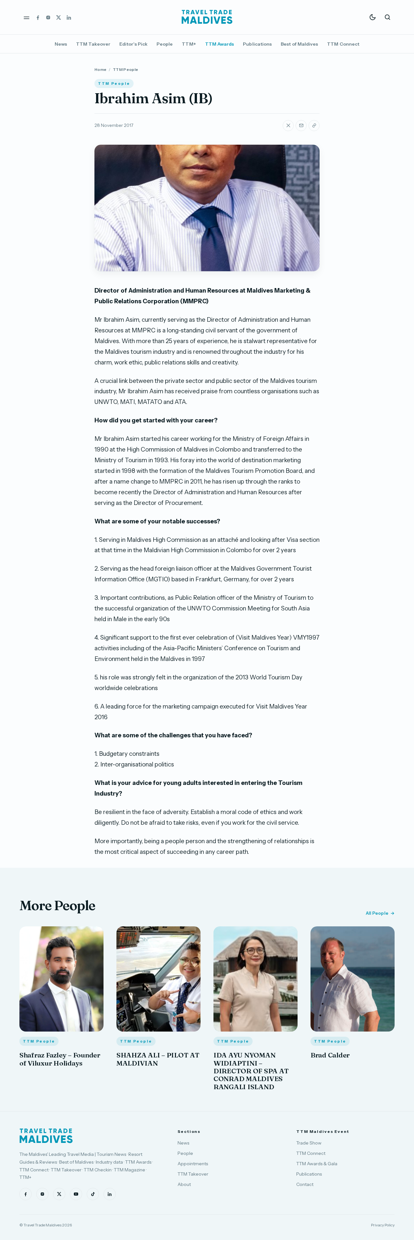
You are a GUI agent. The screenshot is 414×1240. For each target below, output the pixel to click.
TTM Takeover (93, 44)
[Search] (387, 17)
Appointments (193, 1164)
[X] (58, 17)
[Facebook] (38, 17)
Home (100, 69)
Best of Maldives (299, 44)
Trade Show (308, 1143)
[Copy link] (314, 125)
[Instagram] (48, 17)
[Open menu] (26, 17)
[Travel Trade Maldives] (46, 1135)
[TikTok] (93, 1194)
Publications (257, 44)
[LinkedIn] (69, 17)
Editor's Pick (133, 44)
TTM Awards (219, 44)
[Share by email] (301, 125)
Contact (304, 1184)
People (165, 44)
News (61, 44)
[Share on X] (288, 125)
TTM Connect (343, 44)
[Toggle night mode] (372, 17)
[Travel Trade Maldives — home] (207, 17)
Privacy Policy (383, 1225)
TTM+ (189, 44)
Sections (189, 1131)
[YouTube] (76, 1194)
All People (377, 913)
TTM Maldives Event (322, 1131)
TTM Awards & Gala (316, 1164)
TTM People (125, 69)
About (184, 1184)
